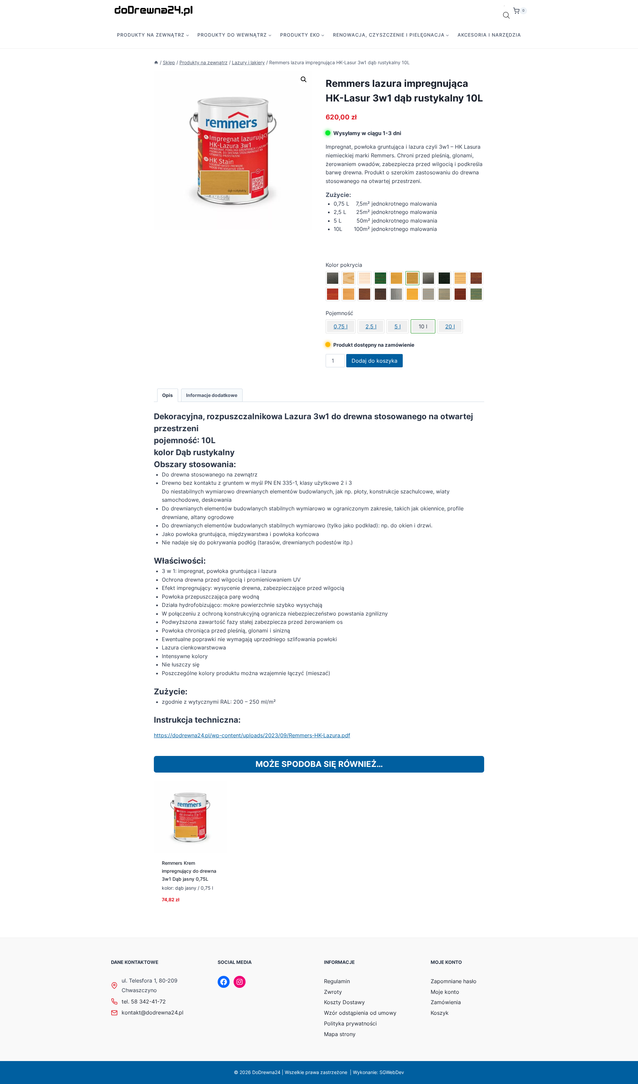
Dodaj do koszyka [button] (190, 910)
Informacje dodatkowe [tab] (211, 395)
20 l (450, 326)
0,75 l (341, 326)
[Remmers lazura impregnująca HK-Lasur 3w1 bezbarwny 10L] (348, 278)
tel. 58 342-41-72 (144, 1001)
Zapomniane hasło (454, 981)
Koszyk (440, 1012)
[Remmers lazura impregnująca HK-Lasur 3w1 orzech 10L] (364, 294)
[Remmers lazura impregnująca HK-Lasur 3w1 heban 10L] (444, 278)
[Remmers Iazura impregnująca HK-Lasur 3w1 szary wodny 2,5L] (444, 294)
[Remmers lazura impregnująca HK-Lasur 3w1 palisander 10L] (380, 294)
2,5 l (371, 326)
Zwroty (333, 992)
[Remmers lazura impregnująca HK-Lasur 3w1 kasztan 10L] (476, 278)
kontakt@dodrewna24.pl (152, 1012)
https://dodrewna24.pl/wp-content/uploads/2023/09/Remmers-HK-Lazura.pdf (252, 735)
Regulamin (337, 981)
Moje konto (445, 992)
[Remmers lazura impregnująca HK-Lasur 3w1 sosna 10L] (412, 294)
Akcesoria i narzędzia (489, 35)
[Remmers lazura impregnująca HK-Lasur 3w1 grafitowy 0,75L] (428, 278)
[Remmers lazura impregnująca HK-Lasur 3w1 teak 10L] (460, 294)
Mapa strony (340, 1034)
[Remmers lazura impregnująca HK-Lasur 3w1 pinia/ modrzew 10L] (348, 294)
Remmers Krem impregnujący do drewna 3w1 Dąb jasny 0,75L (189, 871)
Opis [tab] (167, 395)
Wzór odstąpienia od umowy (360, 1012)
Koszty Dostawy (344, 1002)
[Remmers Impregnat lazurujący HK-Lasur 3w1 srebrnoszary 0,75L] (428, 294)
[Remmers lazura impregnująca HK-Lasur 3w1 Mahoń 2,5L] (332, 294)
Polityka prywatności (350, 1023)
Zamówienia (446, 1002)
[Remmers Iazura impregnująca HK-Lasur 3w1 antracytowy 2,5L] (332, 278)
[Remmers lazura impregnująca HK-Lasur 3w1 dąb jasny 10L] (396, 278)
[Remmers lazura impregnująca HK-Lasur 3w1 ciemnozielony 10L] (380, 278)
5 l (397, 326)
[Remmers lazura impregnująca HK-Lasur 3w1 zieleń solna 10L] (476, 294)
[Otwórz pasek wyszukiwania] (506, 15)
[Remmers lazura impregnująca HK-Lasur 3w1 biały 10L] (364, 278)
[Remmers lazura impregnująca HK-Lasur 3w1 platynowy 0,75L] (396, 294)
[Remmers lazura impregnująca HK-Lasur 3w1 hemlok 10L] (460, 278)
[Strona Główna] (156, 62)
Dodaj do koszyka (374, 360)
